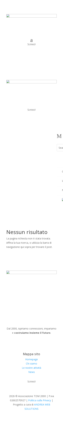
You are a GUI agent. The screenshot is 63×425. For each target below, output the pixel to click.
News (31, 372)
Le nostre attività (31, 367)
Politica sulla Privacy (39, 400)
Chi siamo (31, 363)
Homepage (31, 359)
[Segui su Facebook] (35, 343)
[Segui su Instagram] (28, 343)
